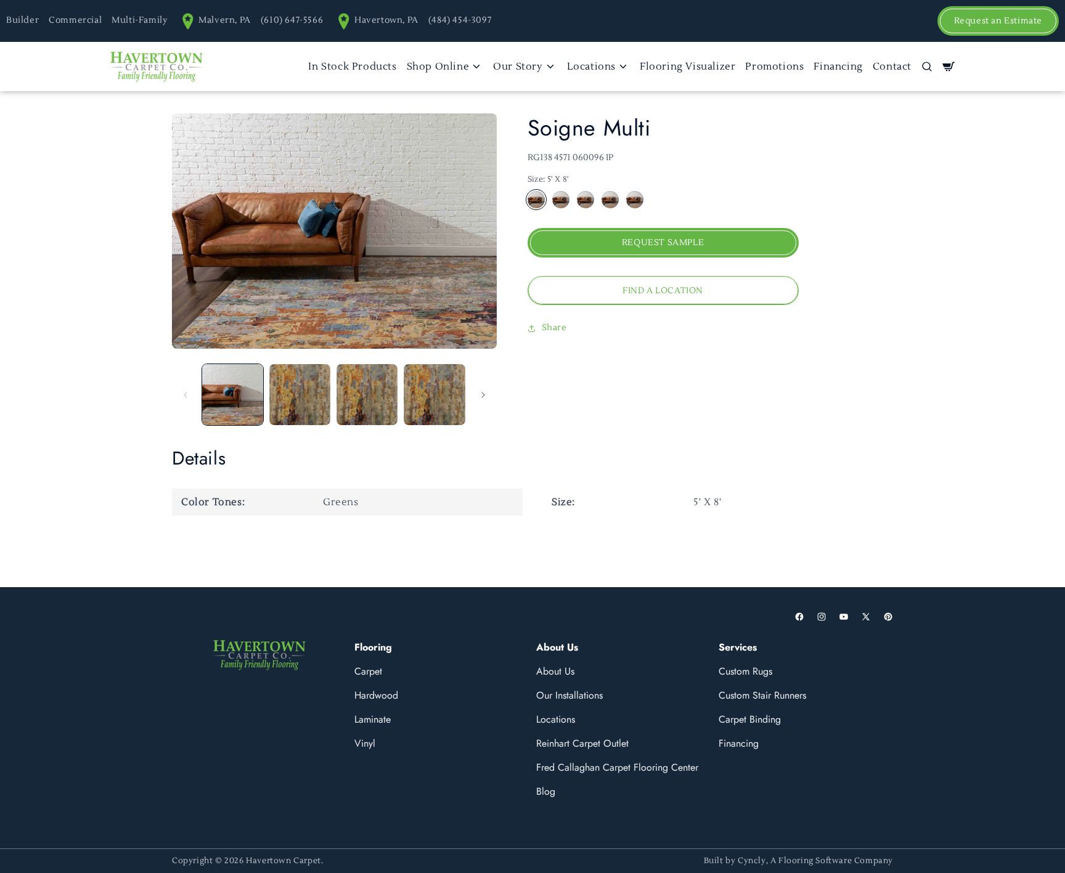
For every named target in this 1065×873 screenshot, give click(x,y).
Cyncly (752, 861)
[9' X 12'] (585, 200)
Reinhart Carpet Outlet (582, 743)
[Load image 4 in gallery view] (434, 394)
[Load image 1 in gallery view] (232, 394)
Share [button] (554, 327)
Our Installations (569, 695)
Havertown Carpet (283, 861)
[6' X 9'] (560, 200)
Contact (892, 66)
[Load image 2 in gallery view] (299, 394)
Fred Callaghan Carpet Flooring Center (617, 767)
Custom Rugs (745, 671)
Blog (545, 791)
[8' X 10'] (610, 200)
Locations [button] (591, 66)
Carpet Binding (750, 719)
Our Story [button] (517, 66)
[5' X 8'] (536, 200)
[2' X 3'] (634, 200)
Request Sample (663, 243)
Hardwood (376, 695)
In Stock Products (352, 66)
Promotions (774, 66)
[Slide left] (185, 394)
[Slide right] (483, 394)
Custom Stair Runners (762, 695)
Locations (555, 719)
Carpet (368, 671)
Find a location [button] (662, 290)
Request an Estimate (998, 20)
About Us (555, 671)
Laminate (372, 719)
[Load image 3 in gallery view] (367, 394)
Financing (838, 66)
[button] (927, 66)
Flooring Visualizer (687, 66)
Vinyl (364, 743)
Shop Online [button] (438, 66)
